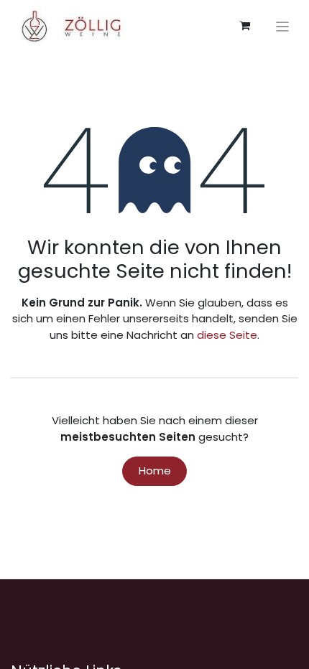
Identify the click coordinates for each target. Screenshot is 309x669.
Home (155, 470)
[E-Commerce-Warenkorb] (245, 25)
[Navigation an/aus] (283, 26)
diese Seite (227, 334)
